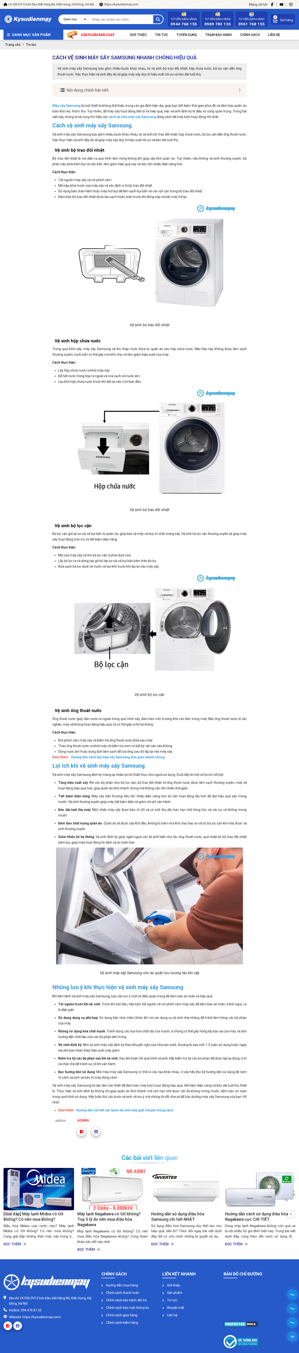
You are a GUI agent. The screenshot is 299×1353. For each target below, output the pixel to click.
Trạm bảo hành (218, 35)
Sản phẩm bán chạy (97, 35)
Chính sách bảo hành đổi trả (126, 1300)
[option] (39, 1210)
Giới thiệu (138, 35)
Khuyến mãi (175, 1308)
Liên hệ (171, 1315)
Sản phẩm (174, 1293)
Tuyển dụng (186, 35)
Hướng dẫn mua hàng (121, 1285)
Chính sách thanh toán (122, 1293)
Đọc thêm (12, 1249)
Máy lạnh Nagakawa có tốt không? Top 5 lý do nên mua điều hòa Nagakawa (35, 1219)
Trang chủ (13, 45)
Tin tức (161, 35)
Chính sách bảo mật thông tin (127, 1308)
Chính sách (250, 35)
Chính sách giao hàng (121, 1315)
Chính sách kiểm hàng (121, 1322)
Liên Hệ (274, 35)
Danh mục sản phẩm (31, 35)
